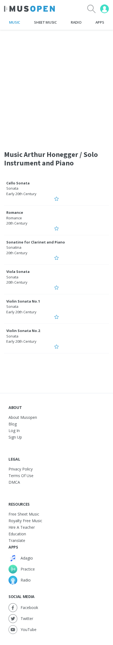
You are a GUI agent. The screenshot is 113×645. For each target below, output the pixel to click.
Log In (14, 430)
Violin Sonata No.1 (23, 301)
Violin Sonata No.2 (23, 330)
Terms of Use (21, 475)
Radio (76, 22)
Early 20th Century (21, 193)
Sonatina (13, 247)
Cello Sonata (18, 183)
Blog (13, 424)
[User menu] (104, 8)
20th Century (16, 223)
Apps (99, 22)
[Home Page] (29, 9)
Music (14, 22)
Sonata (12, 188)
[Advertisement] (56, 86)
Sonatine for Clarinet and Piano (35, 242)
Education (17, 533)
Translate (17, 540)
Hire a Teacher (22, 527)
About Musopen (23, 417)
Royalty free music (25, 520)
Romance (14, 212)
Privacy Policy (21, 469)
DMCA (14, 482)
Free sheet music (24, 514)
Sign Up (15, 437)
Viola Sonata (18, 271)
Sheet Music (45, 22)
